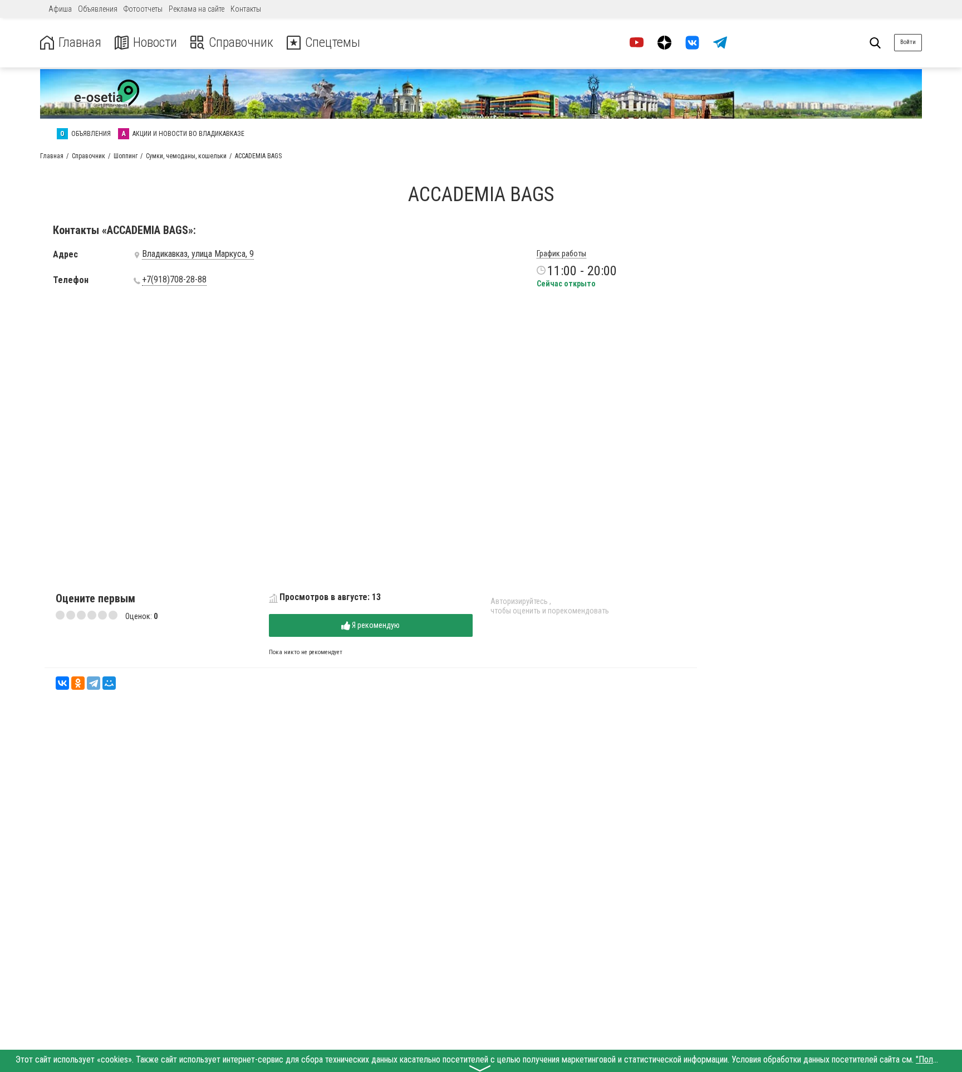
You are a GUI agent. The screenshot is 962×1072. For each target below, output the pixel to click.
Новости (155, 42)
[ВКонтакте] (62, 683)
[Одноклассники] (78, 683)
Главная (79, 42)
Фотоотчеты (143, 8)
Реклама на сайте (196, 8)
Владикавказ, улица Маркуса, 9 (198, 254)
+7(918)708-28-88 (174, 280)
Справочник (241, 42)
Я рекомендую (375, 625)
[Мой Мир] (109, 683)
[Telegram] (93, 683)
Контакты (245, 8)
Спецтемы (332, 42)
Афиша (60, 8)
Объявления (97, 8)
